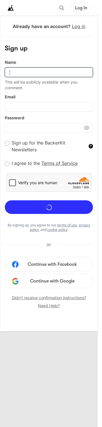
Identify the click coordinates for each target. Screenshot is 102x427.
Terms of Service (59, 163)
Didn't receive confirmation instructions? (49, 297)
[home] (11, 8)
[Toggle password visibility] (88, 128)
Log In (81, 7)
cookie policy (57, 229)
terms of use (67, 225)
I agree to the (45, 163)
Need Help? (49, 305)
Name (10, 62)
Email (10, 96)
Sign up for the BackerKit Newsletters (52, 146)
